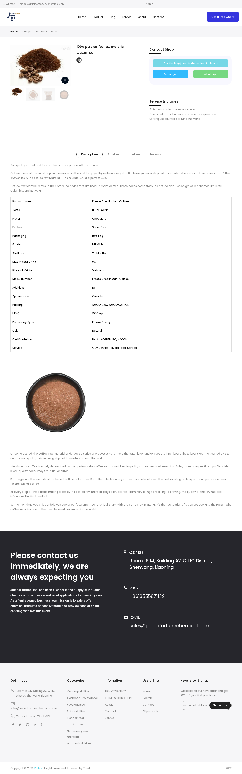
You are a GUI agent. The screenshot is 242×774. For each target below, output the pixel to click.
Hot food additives (79, 743)
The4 (86, 768)
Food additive (76, 705)
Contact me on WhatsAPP (33, 716)
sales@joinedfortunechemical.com (44, 3)
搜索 (229, 768)
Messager (170, 74)
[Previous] (17, 65)
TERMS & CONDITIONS (119, 698)
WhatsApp (210, 74)
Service (127, 17)
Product (98, 17)
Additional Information (124, 154)
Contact (158, 17)
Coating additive (78, 691)
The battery (75, 724)
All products (150, 711)
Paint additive (76, 711)
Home (82, 17)
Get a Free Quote (222, 17)
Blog (112, 17)
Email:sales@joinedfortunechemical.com (191, 63)
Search (147, 698)
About (142, 17)
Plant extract (75, 718)
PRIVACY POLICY (115, 691)
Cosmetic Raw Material (82, 698)
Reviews (155, 154)
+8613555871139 (147, 596)
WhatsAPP (11, 3)
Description (89, 154)
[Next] (64, 65)
